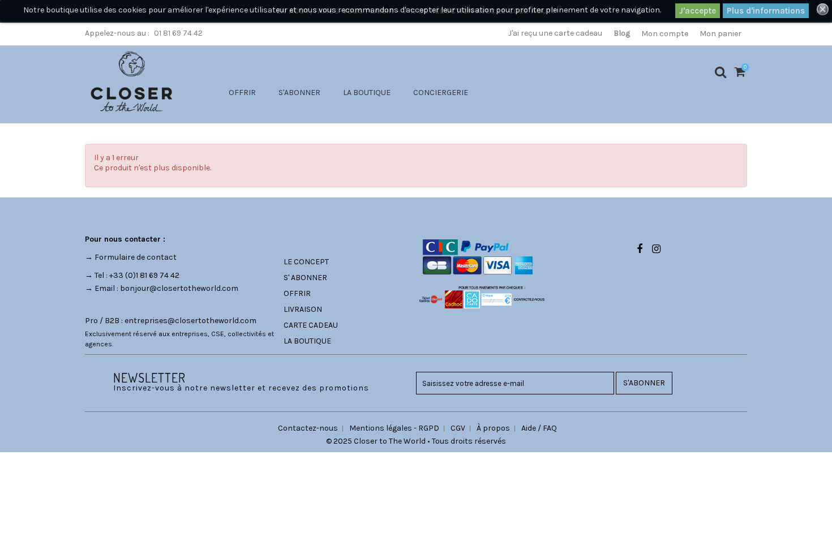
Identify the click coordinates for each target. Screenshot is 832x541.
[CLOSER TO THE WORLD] (131, 81)
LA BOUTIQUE (367, 92)
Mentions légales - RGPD (394, 428)
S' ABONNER (305, 277)
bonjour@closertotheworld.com (179, 288)
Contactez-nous (308, 428)
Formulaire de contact (136, 257)
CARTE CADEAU (311, 325)
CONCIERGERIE (440, 92)
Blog (622, 33)
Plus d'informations (766, 11)
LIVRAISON (303, 309)
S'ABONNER (299, 92)
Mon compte (664, 33)
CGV (458, 428)
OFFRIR (242, 92)
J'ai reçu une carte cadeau (555, 33)
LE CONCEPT (306, 262)
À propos (493, 428)
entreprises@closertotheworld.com (190, 320)
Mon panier (720, 33)
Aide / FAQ (539, 428)
